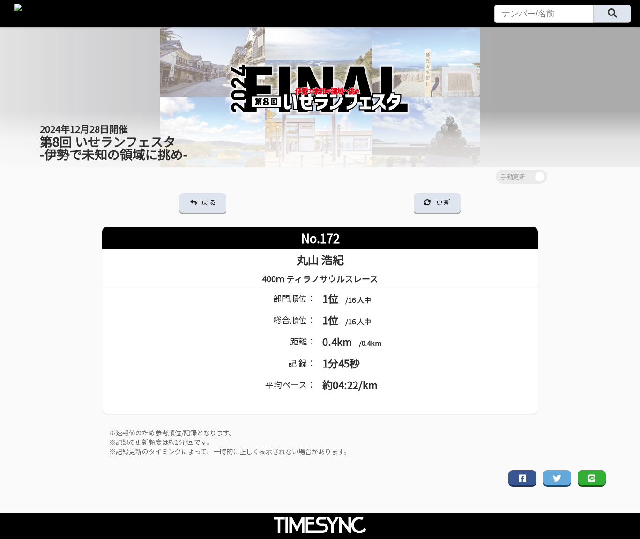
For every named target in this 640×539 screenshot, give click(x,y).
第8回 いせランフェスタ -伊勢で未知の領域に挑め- (113, 142)
